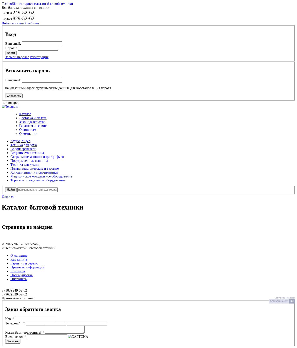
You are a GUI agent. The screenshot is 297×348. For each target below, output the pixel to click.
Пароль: (11, 48)
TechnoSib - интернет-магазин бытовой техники (37, 3)
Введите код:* (15, 336)
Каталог (25, 114)
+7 (15, 323)
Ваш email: (13, 43)
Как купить (18, 259)
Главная (7, 196)
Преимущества (21, 275)
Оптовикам (27, 129)
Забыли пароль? (17, 57)
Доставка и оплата (33, 118)
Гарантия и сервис (33, 126)
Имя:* (9, 319)
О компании (28, 133)
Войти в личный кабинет (20, 23)
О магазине (18, 255)
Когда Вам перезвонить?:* (24, 332)
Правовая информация (27, 267)
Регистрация (39, 57)
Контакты (17, 271)
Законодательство (32, 122)
